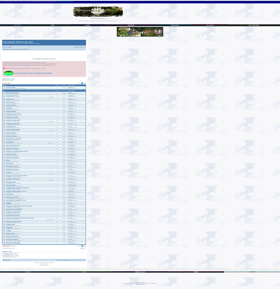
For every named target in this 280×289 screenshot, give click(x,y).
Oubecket (9, 118)
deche (9, 121)
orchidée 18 (71, 151)
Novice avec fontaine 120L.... (12, 92)
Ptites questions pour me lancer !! (14, 221)
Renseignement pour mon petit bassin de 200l (16, 175)
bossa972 (71, 172)
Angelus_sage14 (10, 186)
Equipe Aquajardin (10, 80)
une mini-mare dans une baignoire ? (14, 209)
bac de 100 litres (10, 142)
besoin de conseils (10, 233)
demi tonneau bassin (11, 126)
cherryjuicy (10, 164)
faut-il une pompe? (10, 102)
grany (9, 234)
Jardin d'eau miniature (11, 154)
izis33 (9, 158)
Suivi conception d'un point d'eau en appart (16, 200)
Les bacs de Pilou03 (10, 105)
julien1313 (71, 129)
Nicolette (9, 201)
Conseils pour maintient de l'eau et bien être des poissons (19, 206)
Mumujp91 (9, 183)
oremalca (9, 195)
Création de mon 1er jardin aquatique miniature (17, 151)
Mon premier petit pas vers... (12, 236)
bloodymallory (10, 124)
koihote (70, 87)
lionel (70, 169)
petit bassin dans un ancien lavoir (14, 139)
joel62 (70, 239)
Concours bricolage (10, 87)
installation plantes (10, 224)
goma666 (71, 95)
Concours (23, 88)
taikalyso (9, 189)
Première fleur (9, 108)
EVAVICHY (9, 204)
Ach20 (70, 221)
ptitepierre (9, 176)
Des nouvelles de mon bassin (13, 215)
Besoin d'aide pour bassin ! (12, 166)
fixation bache (9, 227)
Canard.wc (9, 240)
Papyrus (8, 160)
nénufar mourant (10, 99)
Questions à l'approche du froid (13, 212)
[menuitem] (10, 47)
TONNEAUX (8, 203)
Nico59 (9, 213)
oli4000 (9, 127)
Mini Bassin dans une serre (12, 169)
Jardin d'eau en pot (8, 79)
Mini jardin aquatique (11, 182)
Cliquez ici (29, 68)
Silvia (8, 103)
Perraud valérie (10, 198)
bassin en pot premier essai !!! (13, 145)
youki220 (9, 173)
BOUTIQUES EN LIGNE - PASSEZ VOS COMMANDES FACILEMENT (33, 73)
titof (70, 166)
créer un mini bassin (11, 185)
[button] (85, 83)
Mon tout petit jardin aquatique (13, 129)
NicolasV (9, 93)
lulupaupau (9, 207)
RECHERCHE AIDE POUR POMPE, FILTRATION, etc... (18, 188)
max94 (9, 152)
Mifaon (9, 130)
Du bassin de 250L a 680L (12, 117)
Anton (9, 155)
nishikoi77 (71, 178)
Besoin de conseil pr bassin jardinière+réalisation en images (20, 218)
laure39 (9, 109)
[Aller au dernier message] (72, 87)
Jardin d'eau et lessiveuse (12, 148)
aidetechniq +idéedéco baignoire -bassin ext (16, 191)
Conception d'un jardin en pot (13, 178)
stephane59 (71, 145)
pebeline (9, 192)
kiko (70, 126)
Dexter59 (71, 163)
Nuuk (8, 222)
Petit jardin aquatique (11, 111)
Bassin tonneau (9, 163)
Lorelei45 (9, 96)
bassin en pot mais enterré (12, 197)
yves (8, 88)
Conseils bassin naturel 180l (12, 123)
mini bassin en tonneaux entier (13, 120)
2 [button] (83, 83)
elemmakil (71, 141)
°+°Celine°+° (10, 167)
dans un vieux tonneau (11, 136)
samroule (9, 170)
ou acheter (8, 230)
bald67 (70, 132)
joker (8, 161)
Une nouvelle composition (12, 239)
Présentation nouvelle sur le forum (14, 114)
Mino (70, 92)
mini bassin (9, 172)
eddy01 (70, 138)
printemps (9, 210)
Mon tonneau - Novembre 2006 (13, 242)
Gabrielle (9, 149)
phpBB (41, 262)
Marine (9, 100)
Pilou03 (9, 106)
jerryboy (9, 237)
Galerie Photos (27, 65)
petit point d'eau (9, 194)
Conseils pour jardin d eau (12, 95)
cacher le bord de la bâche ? (12, 157)
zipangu (9, 179)
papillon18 (9, 225)
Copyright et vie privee (140, 284)
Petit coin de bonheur (11, 133)
